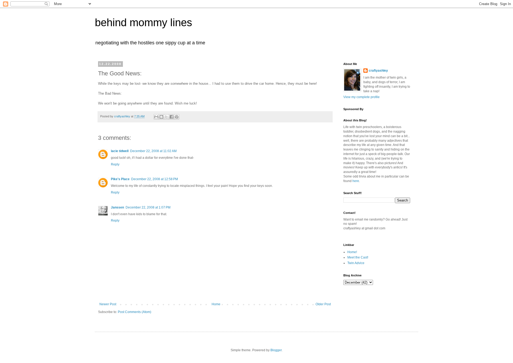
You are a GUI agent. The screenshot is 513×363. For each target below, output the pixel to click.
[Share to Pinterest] (176, 116)
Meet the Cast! (357, 257)
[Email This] (156, 116)
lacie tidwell (120, 151)
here (355, 181)
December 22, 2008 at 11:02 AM (153, 151)
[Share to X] (166, 116)
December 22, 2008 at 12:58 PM (154, 179)
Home (216, 304)
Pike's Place (120, 179)
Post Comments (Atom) (134, 312)
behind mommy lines (143, 22)
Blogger (276, 350)
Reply (115, 164)
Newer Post (107, 304)
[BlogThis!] (161, 116)
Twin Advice (355, 263)
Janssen (117, 207)
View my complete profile (361, 97)
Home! (352, 252)
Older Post (323, 304)
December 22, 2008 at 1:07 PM (148, 207)
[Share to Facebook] (171, 116)
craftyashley (378, 70)
